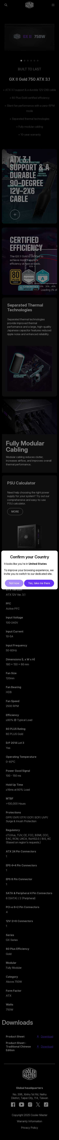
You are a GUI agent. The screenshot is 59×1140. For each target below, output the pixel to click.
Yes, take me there (39, 583)
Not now (14, 583)
